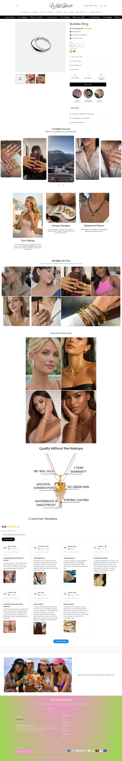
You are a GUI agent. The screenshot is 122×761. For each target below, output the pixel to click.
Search (64, 719)
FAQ (63, 737)
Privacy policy (39, 757)
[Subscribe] (74, 709)
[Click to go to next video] (63, 185)
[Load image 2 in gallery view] (30, 79)
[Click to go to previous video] (59, 185)
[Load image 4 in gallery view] (40, 79)
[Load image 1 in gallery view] (20, 79)
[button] (17, 6)
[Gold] (74, 51)
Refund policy (31, 757)
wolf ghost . (23, 757)
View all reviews (61, 641)
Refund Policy (66, 731)
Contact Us (65, 722)
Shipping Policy (66, 734)
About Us (64, 728)
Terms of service (49, 757)
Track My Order (66, 725)
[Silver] (71, 51)
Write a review (8, 539)
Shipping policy (59, 757)
